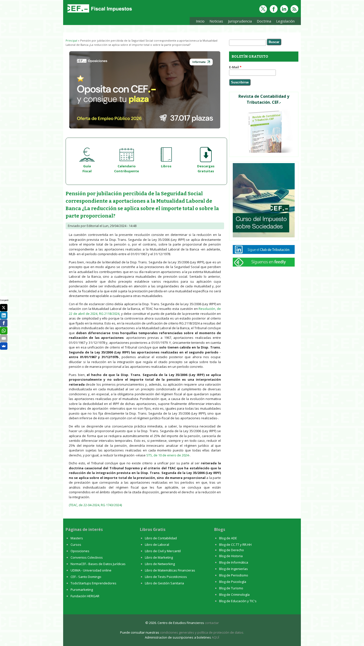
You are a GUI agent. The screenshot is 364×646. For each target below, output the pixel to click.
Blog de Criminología (234, 594)
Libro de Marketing (159, 557)
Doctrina (262, 22)
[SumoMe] (3, 346)
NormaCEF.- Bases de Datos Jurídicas (98, 564)
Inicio (200, 21)
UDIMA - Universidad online (91, 570)
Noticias (216, 21)
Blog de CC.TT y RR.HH (235, 544)
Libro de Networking (160, 564)
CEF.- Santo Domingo (86, 576)
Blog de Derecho (231, 550)
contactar (212, 623)
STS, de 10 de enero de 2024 (167, 455)
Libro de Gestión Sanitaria (164, 583)
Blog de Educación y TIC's (238, 601)
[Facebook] (3, 323)
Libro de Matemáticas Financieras (170, 570)
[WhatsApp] (3, 330)
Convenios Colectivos (87, 557)
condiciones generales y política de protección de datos (201, 632)
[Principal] (99, 13)
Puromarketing (82, 589)
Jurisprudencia (239, 22)
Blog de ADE (228, 538)
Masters (77, 538)
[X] (3, 307)
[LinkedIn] (3, 315)
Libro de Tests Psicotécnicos (166, 576)
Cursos (76, 544)
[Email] (3, 338)
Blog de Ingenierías (233, 569)
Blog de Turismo (231, 588)
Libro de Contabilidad (161, 538)
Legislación (284, 22)
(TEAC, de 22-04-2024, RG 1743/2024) (95, 505)
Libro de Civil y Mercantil (163, 551)
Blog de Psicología (232, 581)
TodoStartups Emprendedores (93, 583)
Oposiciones (80, 551)
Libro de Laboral (157, 544)
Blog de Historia (231, 556)
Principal (71, 40)
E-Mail (235, 67)
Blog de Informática (233, 562)
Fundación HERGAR (85, 596)
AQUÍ (215, 637)
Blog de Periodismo (233, 575)
